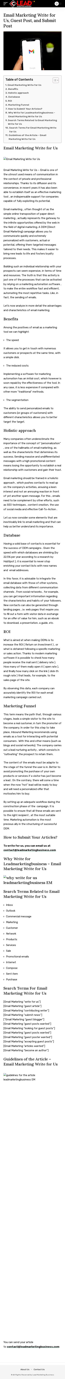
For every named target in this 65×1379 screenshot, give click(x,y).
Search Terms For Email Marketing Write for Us (32, 129)
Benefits (13, 89)
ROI (10, 100)
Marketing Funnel (18, 104)
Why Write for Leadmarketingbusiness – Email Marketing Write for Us (31, 114)
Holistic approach (18, 92)
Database (14, 96)
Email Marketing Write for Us (24, 85)
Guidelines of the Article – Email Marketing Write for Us (27, 137)
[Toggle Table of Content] (54, 80)
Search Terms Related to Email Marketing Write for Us (32, 122)
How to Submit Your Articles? (25, 108)
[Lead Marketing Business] (22, 3)
